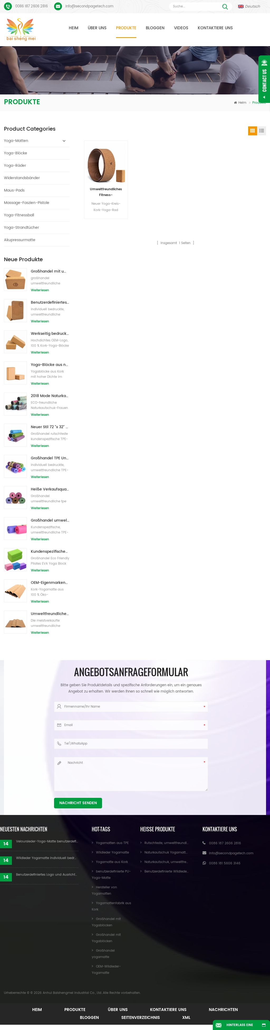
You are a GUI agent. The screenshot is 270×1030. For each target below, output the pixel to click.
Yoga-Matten (16, 141)
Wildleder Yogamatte (112, 852)
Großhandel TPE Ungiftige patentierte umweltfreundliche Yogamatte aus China (50, 458)
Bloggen (155, 28)
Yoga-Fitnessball (19, 215)
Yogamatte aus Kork (112, 862)
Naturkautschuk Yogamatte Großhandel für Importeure (187, 852)
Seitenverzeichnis (140, 1017)
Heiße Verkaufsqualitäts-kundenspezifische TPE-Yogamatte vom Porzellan (50, 489)
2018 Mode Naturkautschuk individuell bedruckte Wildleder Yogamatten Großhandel (50, 396)
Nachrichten (223, 1010)
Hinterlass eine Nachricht (239, 1026)
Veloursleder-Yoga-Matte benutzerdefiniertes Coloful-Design (47, 841)
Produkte (126, 28)
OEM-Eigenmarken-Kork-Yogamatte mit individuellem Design (50, 583)
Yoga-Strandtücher (21, 228)
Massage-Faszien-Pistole (26, 203)
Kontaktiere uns (215, 28)
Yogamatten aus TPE (112, 843)
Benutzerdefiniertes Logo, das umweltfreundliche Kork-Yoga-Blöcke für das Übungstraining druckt (50, 302)
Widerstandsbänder (22, 178)
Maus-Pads (14, 190)
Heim (73, 28)
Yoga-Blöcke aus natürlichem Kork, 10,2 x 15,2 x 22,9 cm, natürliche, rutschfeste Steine (50, 365)
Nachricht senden (78, 803)
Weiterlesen (40, 290)
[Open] (264, 79)
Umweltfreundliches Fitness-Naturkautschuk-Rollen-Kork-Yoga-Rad (106, 192)
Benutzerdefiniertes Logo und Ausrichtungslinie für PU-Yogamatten (47, 874)
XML (186, 1017)
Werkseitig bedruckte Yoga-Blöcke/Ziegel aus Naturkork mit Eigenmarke (50, 334)
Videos (181, 28)
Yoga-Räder (15, 166)
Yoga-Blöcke (15, 153)
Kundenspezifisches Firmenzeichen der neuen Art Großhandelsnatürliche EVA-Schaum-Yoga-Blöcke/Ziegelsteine (50, 552)
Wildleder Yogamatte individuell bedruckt (47, 858)
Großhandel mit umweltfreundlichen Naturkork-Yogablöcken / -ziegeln (50, 271)
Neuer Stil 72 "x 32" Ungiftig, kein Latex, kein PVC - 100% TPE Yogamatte (50, 427)
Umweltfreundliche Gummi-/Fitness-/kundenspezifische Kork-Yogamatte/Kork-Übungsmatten (50, 614)
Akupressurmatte (19, 240)
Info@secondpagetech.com (89, 6)
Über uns (97, 28)
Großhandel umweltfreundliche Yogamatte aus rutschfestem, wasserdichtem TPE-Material (50, 520)
